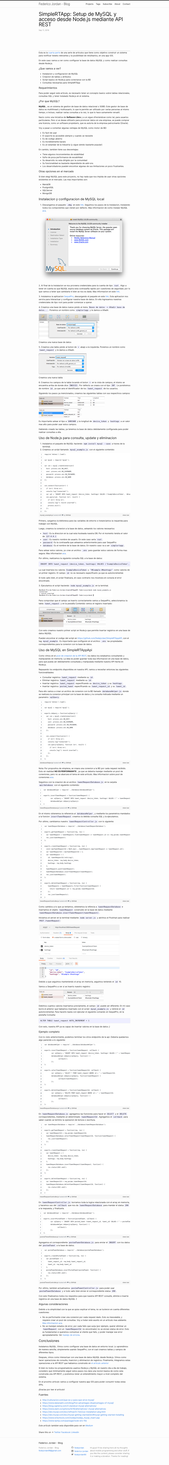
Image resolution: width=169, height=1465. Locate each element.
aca (44, 210)
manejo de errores (71, 1335)
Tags (98, 4)
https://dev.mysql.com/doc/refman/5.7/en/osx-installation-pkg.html (74, 1412)
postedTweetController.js (49, 1282)
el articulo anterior (100, 1363)
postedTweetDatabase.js (49, 1237)
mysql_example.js (46, 515)
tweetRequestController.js (49, 901)
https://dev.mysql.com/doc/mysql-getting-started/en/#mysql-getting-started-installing (83, 1415)
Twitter (57, 1432)
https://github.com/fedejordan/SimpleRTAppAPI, (100, 638)
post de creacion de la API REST (71, 655)
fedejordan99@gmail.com (50, 1450)
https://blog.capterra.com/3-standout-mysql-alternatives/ (69, 1406)
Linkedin (75, 1432)
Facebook (66, 1432)
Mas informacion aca (52, 1323)
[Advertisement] (84, 43)
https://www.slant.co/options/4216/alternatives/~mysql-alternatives (74, 1409)
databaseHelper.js (47, 763)
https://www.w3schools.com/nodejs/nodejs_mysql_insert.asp (71, 1417)
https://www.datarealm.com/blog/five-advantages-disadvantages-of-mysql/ (78, 1403)
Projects (89, 4)
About (117, 4)
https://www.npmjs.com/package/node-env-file (64, 1420)
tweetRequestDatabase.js (49, 808)
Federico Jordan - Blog (54, 4)
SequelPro (69, 296)
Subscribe (107, 4)
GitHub (68, 515)
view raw (126, 515)
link (82, 205)
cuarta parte (54, 52)
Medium (89, 1425)
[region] (84, 483)
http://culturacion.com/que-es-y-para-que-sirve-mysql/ (68, 1400)
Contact (126, 4)
